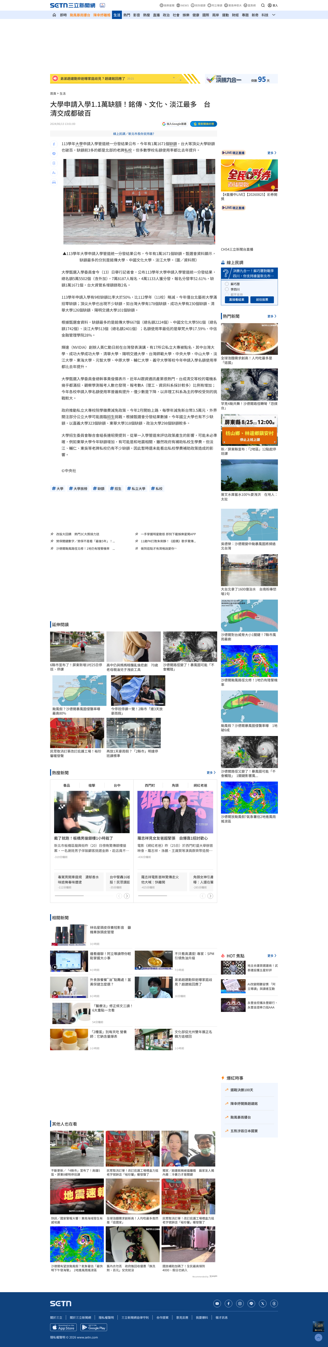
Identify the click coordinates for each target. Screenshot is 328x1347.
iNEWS (185, 5)
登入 (275, 5)
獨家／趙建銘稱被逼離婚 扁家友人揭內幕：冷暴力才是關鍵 (188, 1172)
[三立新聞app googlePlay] (93, 1327)
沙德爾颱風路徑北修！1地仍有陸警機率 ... (85, 548)
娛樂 (186, 14)
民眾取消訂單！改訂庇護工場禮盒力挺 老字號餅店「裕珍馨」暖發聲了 (132, 1172)
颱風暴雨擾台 (80, 14)
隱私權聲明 (106, 1317)
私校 (128, 150)
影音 (136, 14)
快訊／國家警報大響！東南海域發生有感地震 (77, 1220)
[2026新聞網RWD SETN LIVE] (102, 5)
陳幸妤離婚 (101, 14)
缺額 (173, 143)
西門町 (150, 785)
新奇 (255, 14)
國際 (205, 14)
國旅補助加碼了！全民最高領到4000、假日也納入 (183, 1268)
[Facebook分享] (54, 144)
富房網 (252, 5)
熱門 (126, 14)
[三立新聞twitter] (262, 1303)
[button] (262, 5)
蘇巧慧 (235, 284)
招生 (111, 416)
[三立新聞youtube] (217, 1303)
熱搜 (146, 14)
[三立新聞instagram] (240, 1303)
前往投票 (262, 299)
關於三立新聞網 (80, 1317)
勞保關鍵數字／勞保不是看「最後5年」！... (85, 541)
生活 (117, 14)
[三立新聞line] (251, 1303)
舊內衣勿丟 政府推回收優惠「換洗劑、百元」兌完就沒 (131, 1268)
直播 (156, 14)
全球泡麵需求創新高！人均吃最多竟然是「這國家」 (132, 1220)
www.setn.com (87, 1337)
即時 (63, 14)
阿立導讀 (217, 5)
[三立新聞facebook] (228, 1303)
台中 (117, 785)
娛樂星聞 (169, 5)
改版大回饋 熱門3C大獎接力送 (77, 534)
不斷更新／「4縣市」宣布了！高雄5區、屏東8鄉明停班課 (75, 1172)
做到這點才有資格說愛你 (157, 548)
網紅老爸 (200, 785)
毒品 (66, 785)
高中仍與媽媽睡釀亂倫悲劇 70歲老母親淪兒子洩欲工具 (132, 667)
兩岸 (215, 14)
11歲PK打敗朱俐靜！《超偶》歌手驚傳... (168, 541)
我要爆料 (202, 1317)
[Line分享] (54, 153)
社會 (176, 14)
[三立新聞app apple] (63, 1327)
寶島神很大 (235, 5)
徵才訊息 (222, 1317)
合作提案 (162, 1317)
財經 (235, 14)
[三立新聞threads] (274, 1303)
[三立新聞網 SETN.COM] (54, 15)
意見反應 (182, 1317)
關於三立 (56, 1317)
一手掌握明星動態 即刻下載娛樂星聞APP (168, 534)
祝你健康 (200, 5)
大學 (79, 143)
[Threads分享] (54, 163)
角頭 (175, 785)
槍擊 (91, 785)
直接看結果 (236, 299)
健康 (195, 14)
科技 (265, 14)
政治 (166, 14)
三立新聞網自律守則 (135, 1317)
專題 (245, 14)
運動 (225, 14)
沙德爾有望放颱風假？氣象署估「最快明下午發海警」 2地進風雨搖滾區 (77, 1268)
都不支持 (237, 294)
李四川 (235, 289)
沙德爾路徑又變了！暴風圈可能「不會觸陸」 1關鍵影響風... (248, 773)
